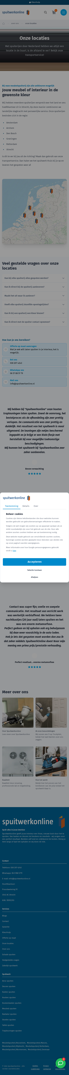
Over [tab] (36, 506)
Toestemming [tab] (11, 506)
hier (14, 551)
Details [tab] (25, 506)
